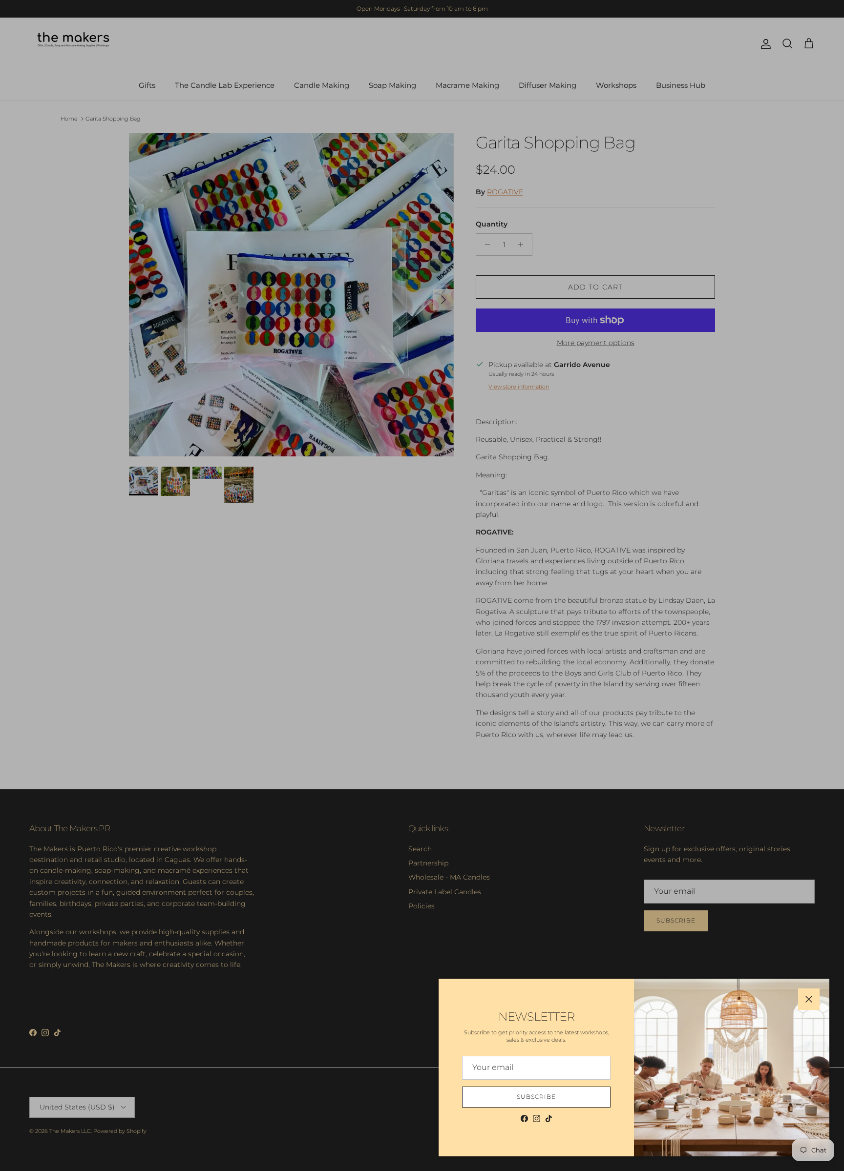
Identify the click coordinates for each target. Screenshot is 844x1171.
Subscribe (536, 1096)
